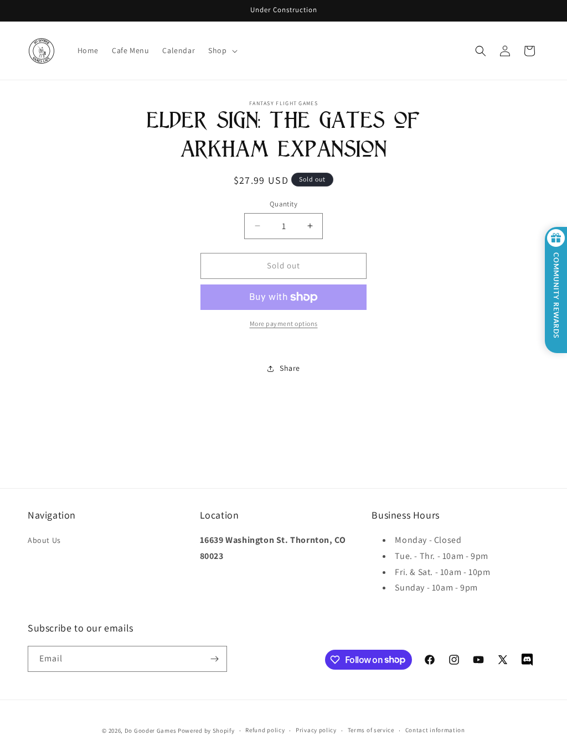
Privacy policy (316, 730)
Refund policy (265, 730)
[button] (221, 50)
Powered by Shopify (206, 730)
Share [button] (290, 368)
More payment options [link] (284, 323)
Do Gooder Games (151, 730)
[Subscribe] (214, 659)
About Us (44, 540)
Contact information (435, 730)
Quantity (283, 204)
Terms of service (371, 730)
